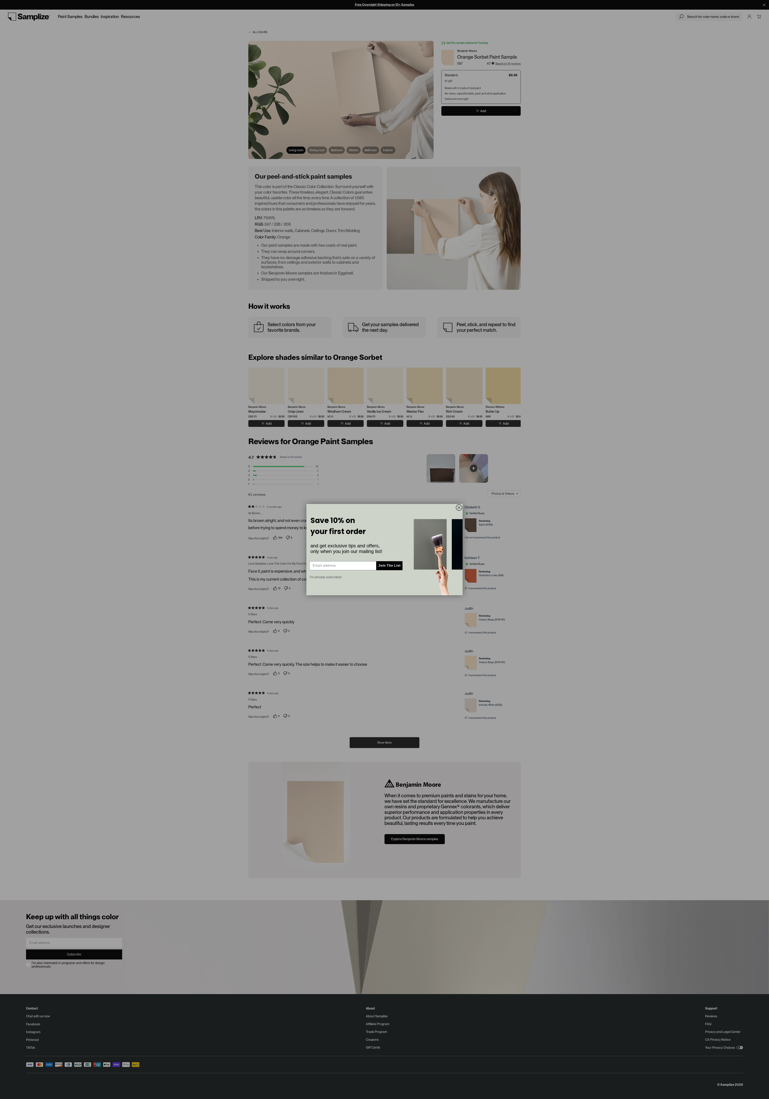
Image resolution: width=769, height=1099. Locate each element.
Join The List (389, 565)
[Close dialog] (459, 508)
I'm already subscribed (325, 577)
